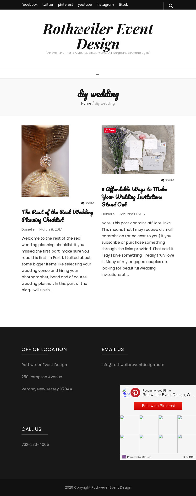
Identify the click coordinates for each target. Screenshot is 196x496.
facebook (30, 4)
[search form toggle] (171, 6)
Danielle (28, 229)
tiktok (123, 4)
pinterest (65, 4)
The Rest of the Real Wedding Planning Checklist (57, 215)
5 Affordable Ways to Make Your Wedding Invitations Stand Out (134, 196)
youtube (85, 4)
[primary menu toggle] (98, 73)
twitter (47, 4)
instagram (105, 4)
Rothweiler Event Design (98, 36)
